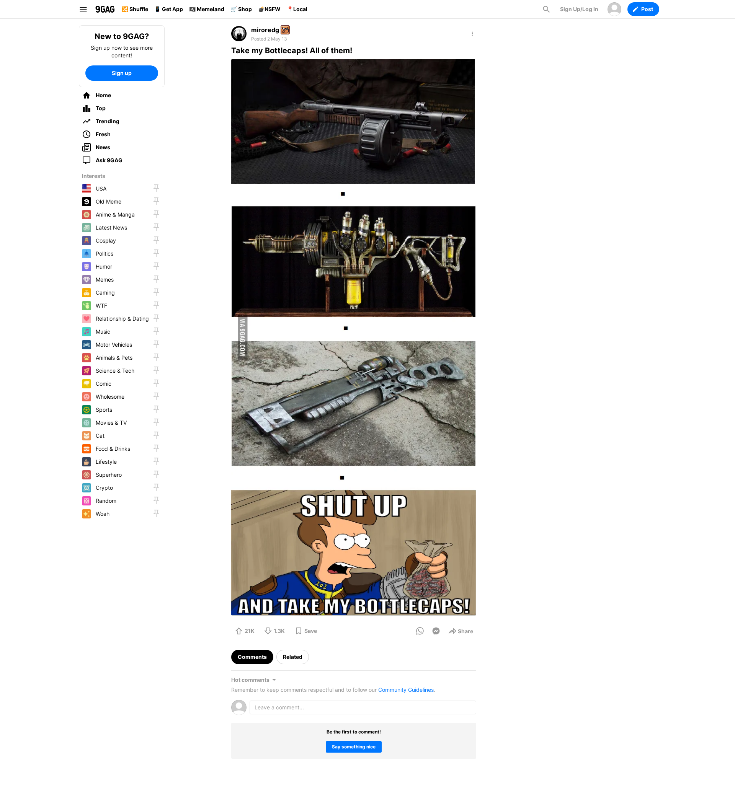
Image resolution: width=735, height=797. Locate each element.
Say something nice (354, 747)
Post (647, 9)
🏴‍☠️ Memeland (206, 9)
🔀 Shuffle (135, 9)
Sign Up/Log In (579, 9)
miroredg (265, 30)
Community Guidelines (406, 689)
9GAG (105, 9)
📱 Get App (168, 9)
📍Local (297, 9)
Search (546, 9)
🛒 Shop (241, 9)
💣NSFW (269, 9)
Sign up (122, 73)
